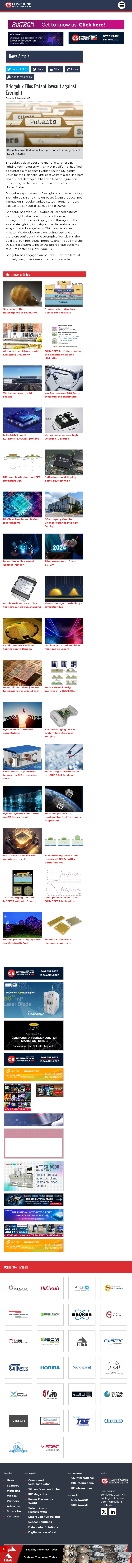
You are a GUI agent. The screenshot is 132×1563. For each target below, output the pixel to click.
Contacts (13, 1516)
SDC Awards (79, 1505)
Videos (12, 1495)
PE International (82, 1488)
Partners (13, 1501)
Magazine (13, 1490)
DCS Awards (79, 1499)
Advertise (13, 1506)
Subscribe (14, 1511)
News (10, 1480)
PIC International (82, 1483)
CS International (82, 1477)
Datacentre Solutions (43, 1527)
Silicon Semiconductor (44, 1489)
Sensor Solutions (40, 1522)
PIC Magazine (37, 1494)
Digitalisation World (42, 1532)
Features (13, 1485)
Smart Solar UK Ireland (44, 1516)
